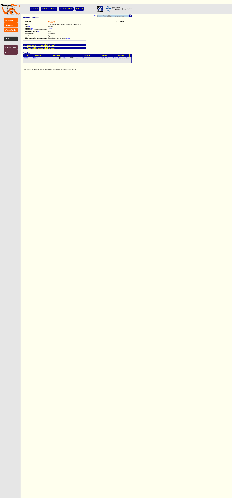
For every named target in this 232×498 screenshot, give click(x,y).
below (68, 38)
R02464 (50, 29)
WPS (7, 52)
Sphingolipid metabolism (121, 58)
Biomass (9, 25)
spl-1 (101, 58)
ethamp (77, 58)
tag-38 (106, 58)
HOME (34, 9)
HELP (79, 9)
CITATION (66, 9)
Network (9, 20)
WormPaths (10, 30)
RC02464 (27, 58)
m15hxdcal (84, 58)
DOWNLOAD (49, 9)
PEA (7, 39)
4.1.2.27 (35, 58)
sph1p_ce (65, 58)
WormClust (10, 47)
